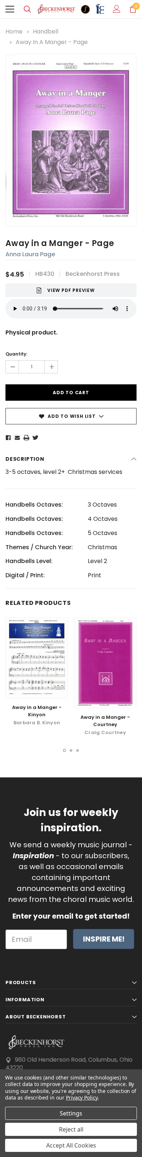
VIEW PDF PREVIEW (71, 290)
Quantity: (16, 354)
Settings (71, 1113)
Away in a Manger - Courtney (105, 721)
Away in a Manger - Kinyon (37, 711)
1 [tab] (64, 750)
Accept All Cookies (71, 1145)
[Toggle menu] (9, 9)
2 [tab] (71, 750)
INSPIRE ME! (104, 939)
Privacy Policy (82, 1097)
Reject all (71, 1129)
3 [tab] (77, 750)
